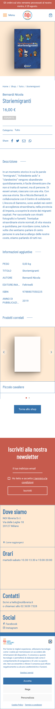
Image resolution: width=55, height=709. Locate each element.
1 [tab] (26, 397)
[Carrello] (50, 15)
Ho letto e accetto (29, 480)
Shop (13, 86)
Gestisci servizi (26, 672)
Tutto (21, 86)
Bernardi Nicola (13, 94)
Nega (27, 689)
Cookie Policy (17, 705)
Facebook (11, 623)
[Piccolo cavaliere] (27, 354)
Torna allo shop (27, 409)
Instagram (11, 627)
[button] (50, 641)
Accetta (27, 681)
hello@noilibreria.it (22, 602)
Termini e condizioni (33, 705)
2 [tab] (29, 397)
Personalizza (27, 697)
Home (5, 86)
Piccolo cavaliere (13, 387)
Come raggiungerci (14, 542)
